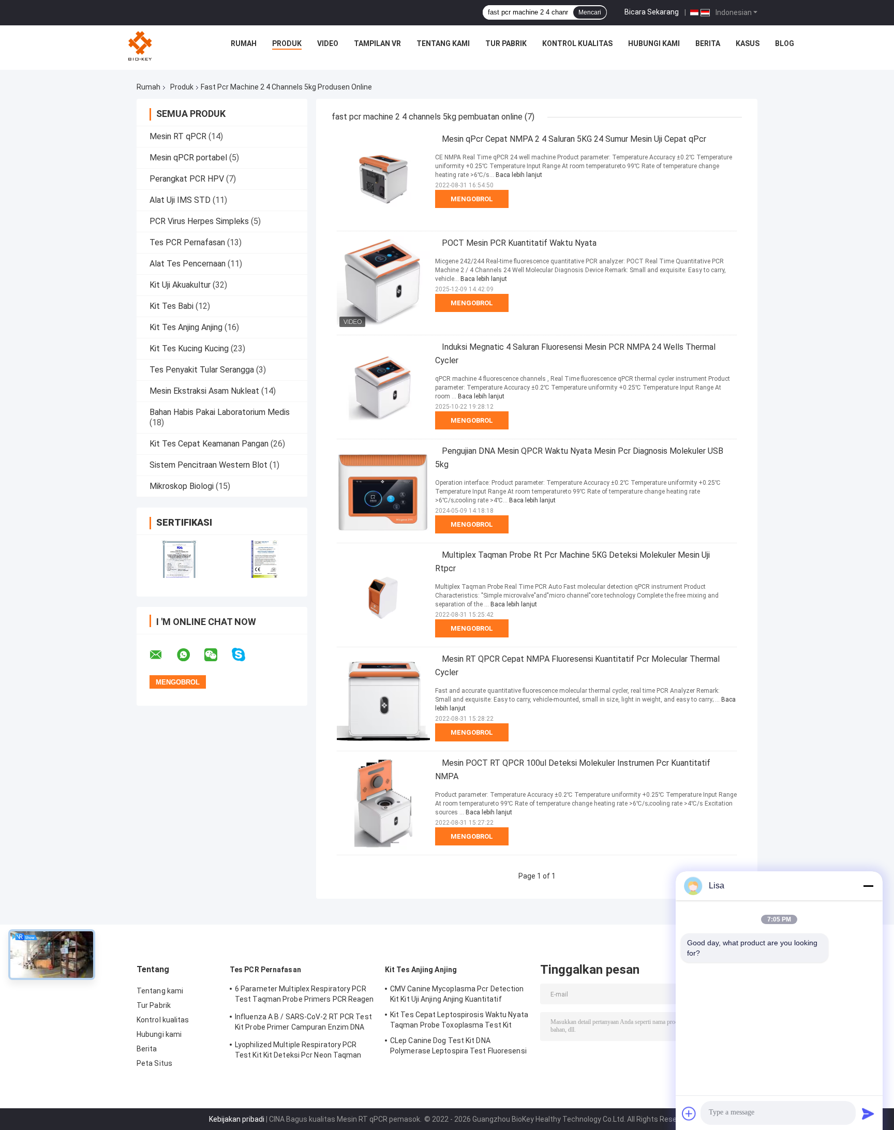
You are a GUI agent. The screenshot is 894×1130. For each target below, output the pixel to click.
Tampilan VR (377, 43)
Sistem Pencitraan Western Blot (208, 465)
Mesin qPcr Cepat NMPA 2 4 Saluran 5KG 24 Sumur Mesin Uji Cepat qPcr (574, 139)
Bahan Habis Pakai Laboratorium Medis (220, 412)
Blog (784, 43)
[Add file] (689, 1113)
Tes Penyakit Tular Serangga (202, 370)
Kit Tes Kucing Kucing (189, 348)
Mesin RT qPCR (178, 136)
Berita (707, 43)
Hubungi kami (654, 43)
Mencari (589, 12)
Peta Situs (154, 1063)
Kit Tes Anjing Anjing (186, 327)
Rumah (244, 43)
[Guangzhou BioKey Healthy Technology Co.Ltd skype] (245, 655)
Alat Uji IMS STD (180, 200)
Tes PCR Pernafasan (187, 242)
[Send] (868, 1113)
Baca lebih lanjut (519, 175)
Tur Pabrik (506, 43)
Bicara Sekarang (651, 12)
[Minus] (868, 886)
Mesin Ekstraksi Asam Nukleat (204, 391)
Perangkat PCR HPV (187, 179)
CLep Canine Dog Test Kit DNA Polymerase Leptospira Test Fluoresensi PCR (458, 1047)
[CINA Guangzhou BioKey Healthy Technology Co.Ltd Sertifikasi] (179, 559)
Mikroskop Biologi (182, 486)
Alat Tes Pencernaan (188, 264)
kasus (747, 43)
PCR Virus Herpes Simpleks (199, 221)
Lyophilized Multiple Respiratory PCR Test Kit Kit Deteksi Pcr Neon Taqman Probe (298, 1051)
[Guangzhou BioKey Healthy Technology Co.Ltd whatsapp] (190, 655)
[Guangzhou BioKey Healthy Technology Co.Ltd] (141, 46)
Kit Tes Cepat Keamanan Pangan (209, 444)
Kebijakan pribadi (236, 1119)
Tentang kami (443, 43)
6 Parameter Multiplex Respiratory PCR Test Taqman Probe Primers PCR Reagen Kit (304, 995)
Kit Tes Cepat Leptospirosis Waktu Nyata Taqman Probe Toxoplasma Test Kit (459, 1019)
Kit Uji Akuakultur (180, 285)
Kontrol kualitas (577, 43)
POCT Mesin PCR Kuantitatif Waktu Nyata (519, 243)
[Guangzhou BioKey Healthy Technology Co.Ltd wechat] (217, 655)
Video (327, 43)
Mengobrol (472, 199)
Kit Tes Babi (171, 306)
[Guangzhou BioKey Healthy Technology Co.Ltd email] (162, 655)
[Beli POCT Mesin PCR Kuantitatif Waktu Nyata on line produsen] (383, 283)
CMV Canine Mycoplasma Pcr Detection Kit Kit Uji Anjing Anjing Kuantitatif (457, 994)
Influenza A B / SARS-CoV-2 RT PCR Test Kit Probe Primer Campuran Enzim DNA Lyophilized (303, 1023)
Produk (287, 43)
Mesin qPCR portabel (188, 157)
